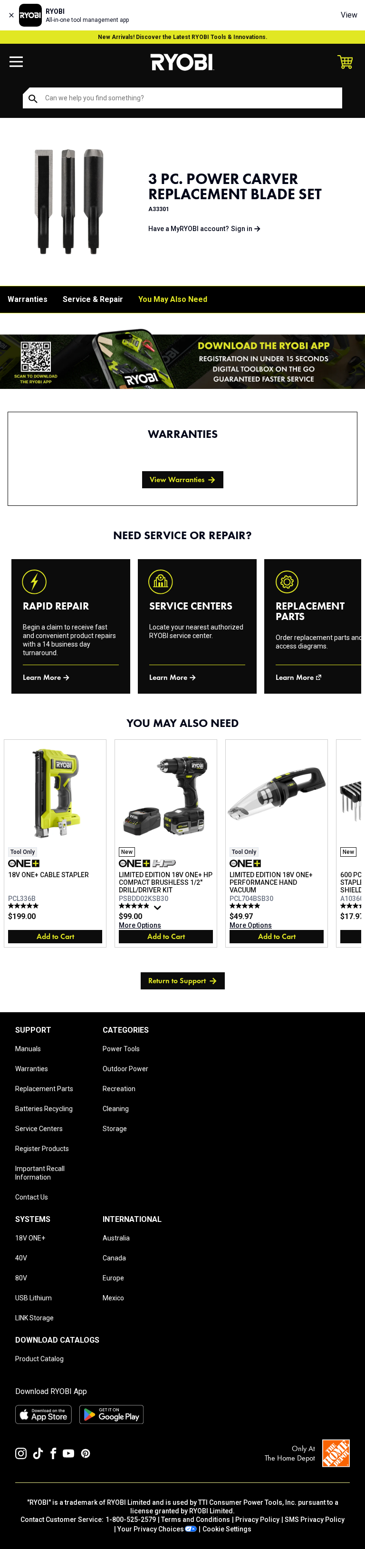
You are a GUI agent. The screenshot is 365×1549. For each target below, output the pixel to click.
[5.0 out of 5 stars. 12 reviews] (24, 905)
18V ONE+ (30, 1238)
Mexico (113, 1298)
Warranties (28, 299)
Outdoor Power (125, 1069)
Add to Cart (55, 936)
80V (21, 1278)
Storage (115, 1129)
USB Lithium (33, 1298)
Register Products (42, 1148)
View (349, 14)
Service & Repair (93, 299)
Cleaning (116, 1109)
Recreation (119, 1089)
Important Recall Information (40, 1173)
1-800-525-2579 (131, 1519)
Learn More (42, 677)
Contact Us (31, 1197)
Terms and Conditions (195, 1519)
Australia (116, 1238)
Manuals (28, 1049)
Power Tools (121, 1049)
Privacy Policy (257, 1519)
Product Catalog (39, 1359)
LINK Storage (34, 1318)
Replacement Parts (44, 1089)
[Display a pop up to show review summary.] (158, 910)
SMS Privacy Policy (315, 1519)
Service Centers (39, 1129)
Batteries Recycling (44, 1109)
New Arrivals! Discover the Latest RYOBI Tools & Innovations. (183, 37)
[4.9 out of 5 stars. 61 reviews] (135, 905)
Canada (114, 1258)
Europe (113, 1278)
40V (21, 1258)
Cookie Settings (226, 1529)
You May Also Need (172, 299)
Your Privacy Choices (150, 1529)
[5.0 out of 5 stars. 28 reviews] (246, 905)
